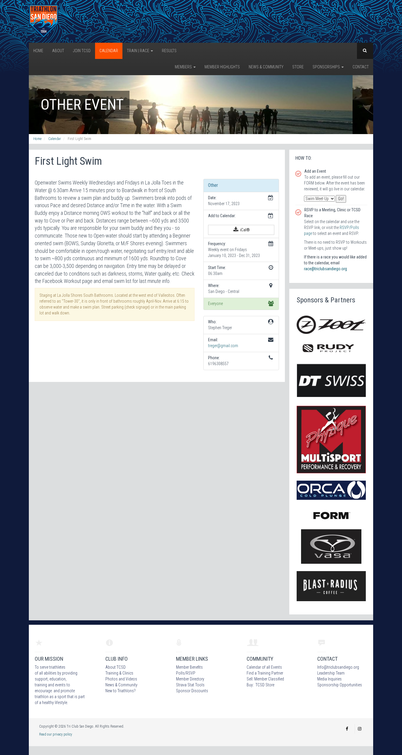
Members (184, 67)
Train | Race (138, 50)
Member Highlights (222, 67)
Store (298, 67)
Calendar (108, 50)
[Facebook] (347, 728)
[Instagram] (359, 728)
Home (38, 50)
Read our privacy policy (55, 734)
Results (169, 50)
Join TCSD (82, 50)
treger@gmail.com (223, 345)
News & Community (266, 67)
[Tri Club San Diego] (43, 21)
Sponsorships (327, 67)
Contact (361, 67)
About (58, 50)
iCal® (244, 230)
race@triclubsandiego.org (325, 268)
